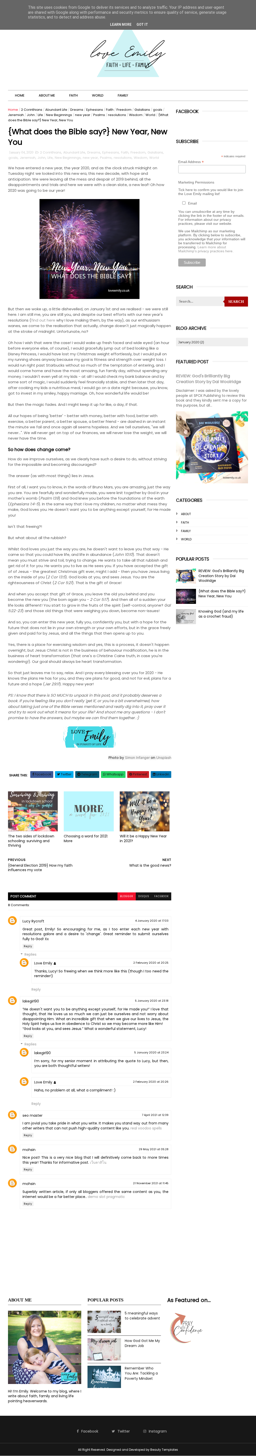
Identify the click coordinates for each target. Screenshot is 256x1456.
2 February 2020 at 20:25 (150, 963)
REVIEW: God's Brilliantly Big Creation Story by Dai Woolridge (208, 379)
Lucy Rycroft (33, 921)
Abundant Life (56, 109)
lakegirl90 (30, 1001)
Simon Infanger (137, 757)
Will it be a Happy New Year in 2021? (143, 838)
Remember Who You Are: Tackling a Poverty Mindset (141, 1373)
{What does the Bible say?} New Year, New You (222, 594)
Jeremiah (16, 115)
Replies (30, 954)
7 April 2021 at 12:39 (155, 1115)
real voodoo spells (146, 1128)
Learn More (121, 25)
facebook (161, 896)
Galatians (142, 109)
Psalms (99, 115)
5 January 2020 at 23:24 (151, 1052)
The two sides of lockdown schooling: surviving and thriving (31, 841)
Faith (73, 95)
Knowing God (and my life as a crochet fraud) (221, 614)
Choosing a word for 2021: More (86, 838)
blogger (126, 896)
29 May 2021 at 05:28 (153, 1149)
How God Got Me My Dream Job (142, 1343)
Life (40, 115)
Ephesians (94, 109)
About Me (47, 95)
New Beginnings (59, 115)
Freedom (124, 109)
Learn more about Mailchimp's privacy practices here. (206, 249)
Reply (28, 946)
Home (19, 95)
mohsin (29, 1149)
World (98, 95)
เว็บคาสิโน (98, 1162)
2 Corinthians (31, 109)
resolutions (117, 115)
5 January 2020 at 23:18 (151, 1001)
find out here (43, 320)
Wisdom (135, 115)
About (186, 514)
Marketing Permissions (196, 182)
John (31, 115)
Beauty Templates (164, 1449)
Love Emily (43, 963)
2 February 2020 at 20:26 (150, 1082)
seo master (32, 1115)
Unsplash (163, 757)
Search (236, 302)
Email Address (191, 162)
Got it (142, 25)
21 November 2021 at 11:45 (150, 1183)
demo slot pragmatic (106, 1196)
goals (157, 109)
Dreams (76, 109)
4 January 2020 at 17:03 (151, 921)
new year (82, 115)
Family (123, 95)
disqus (143, 896)
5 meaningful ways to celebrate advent (142, 1316)
